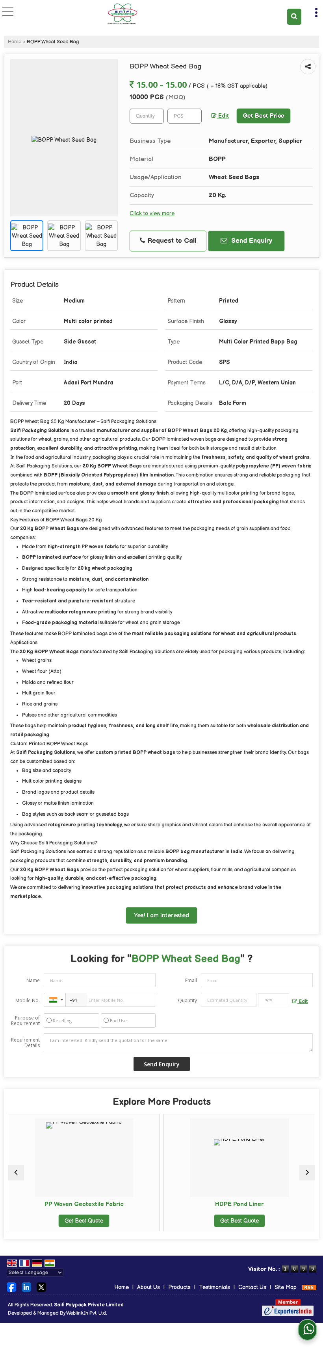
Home (14, 42)
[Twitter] (41, 1287)
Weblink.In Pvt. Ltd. (86, 1313)
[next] (307, 1172)
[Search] (294, 17)
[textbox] (184, 116)
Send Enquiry (250, 241)
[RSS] (309, 1287)
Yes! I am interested (161, 915)
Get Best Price (263, 116)
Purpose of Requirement (25, 1020)
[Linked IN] (26, 1287)
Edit (223, 116)
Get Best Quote (154, 1220)
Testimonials (214, 1287)
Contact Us (252, 1287)
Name (33, 980)
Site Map (286, 1287)
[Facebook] (11, 1287)
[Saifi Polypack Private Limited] (122, 14)
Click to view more (152, 214)
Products (179, 1287)
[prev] (16, 1172)
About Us (148, 1287)
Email (191, 980)
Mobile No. (27, 1000)
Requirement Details (25, 1042)
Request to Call (171, 241)
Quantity (187, 1000)
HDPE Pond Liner (154, 1204)
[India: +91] (55, 1000)
